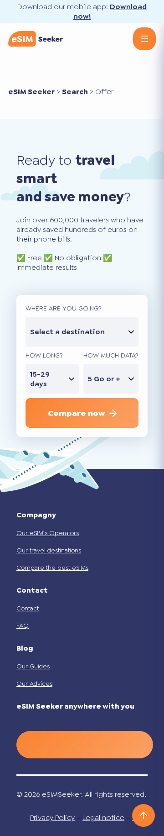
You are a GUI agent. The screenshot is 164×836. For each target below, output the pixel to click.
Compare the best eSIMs (52, 567)
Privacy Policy (52, 817)
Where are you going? (64, 308)
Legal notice (103, 817)
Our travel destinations (48, 550)
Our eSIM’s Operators (47, 533)
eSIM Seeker (31, 91)
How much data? (110, 355)
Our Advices (34, 683)
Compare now (76, 413)
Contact (27, 608)
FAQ (22, 625)
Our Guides (33, 666)
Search (75, 91)
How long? (44, 355)
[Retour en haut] (143, 815)
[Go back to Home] (35, 39)
